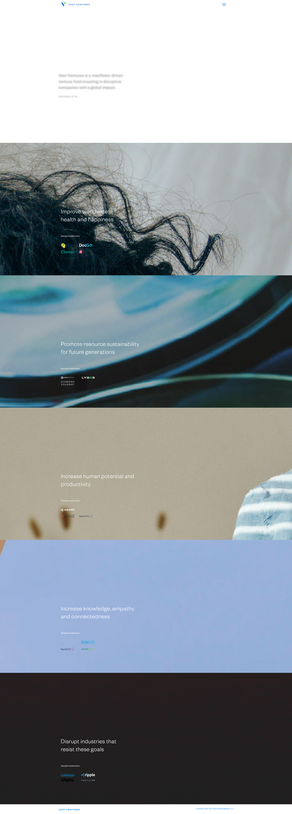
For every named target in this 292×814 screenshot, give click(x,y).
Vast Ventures (69, 810)
